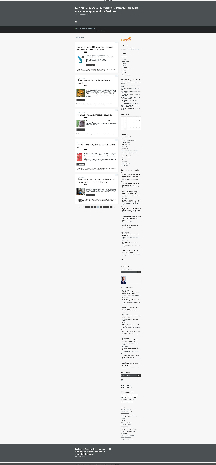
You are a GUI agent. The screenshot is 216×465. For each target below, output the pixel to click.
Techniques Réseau (94, 103)
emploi (86, 70)
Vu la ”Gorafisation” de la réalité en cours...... (130, 82)
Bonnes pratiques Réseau (127, 136)
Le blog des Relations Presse (127, 439)
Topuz (124, 183)
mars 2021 (124, 65)
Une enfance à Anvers (125, 103)
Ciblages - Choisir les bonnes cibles (129, 140)
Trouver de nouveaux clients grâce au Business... (130, 356)
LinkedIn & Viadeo (126, 148)
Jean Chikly (125, 217)
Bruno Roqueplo (127, 200)
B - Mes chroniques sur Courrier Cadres (129, 429)
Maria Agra (125, 192)
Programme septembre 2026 (127, 100)
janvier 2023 (124, 56)
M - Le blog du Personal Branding (128, 415)
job (131, 402)
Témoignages (93, 133)
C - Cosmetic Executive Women (127, 428)
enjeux (108, 103)
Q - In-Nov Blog (124, 418)
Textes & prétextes (135, 103)
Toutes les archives (126, 74)
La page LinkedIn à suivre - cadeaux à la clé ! (131, 308)
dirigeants (112, 103)
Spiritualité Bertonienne (126, 85)
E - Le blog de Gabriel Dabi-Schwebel (128, 435)
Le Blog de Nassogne (128, 98)
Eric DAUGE (125, 226)
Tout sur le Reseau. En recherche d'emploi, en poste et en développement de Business (106, 9)
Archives (98, 31)
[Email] (76, 21)
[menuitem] (98, 31)
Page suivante (115, 207)
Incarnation (123, 83)
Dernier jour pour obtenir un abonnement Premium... (130, 340)
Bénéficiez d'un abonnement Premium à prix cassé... (130, 293)
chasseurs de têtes (95, 200)
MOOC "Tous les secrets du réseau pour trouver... (131, 325)
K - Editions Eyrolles (125, 413)
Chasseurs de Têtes (94, 199)
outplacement (82, 70)
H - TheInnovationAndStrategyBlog (128, 431)
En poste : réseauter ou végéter (130, 226)
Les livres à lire (125, 146)
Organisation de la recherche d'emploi (98, 69)
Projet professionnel (126, 155)
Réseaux (123, 159)
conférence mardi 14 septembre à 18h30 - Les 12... (131, 316)
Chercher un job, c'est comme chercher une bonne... (131, 218)
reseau (134, 397)
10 (104, 207)
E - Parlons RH (124, 433)
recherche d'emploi (125, 402)
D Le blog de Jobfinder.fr (126, 437)
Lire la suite (91, 65)
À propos (103, 31)
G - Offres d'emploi (124, 426)
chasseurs (101, 200)
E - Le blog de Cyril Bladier (126, 422)
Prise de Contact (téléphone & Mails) (129, 152)
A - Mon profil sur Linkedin (126, 411)
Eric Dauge (125, 242)
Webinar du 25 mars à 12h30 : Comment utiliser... (131, 176)
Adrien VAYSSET (127, 208)
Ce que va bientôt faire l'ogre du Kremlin (129, 91)
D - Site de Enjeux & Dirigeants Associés (129, 416)
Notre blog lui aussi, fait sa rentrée (128, 94)
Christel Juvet (126, 174)
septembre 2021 (125, 61)
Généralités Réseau (126, 144)
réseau (89, 70)
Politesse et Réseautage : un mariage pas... (131, 201)
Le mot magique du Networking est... (131, 251)
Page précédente (81, 207)
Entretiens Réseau (126, 142)
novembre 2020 (125, 69)
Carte (123, 259)
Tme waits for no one (125, 88)
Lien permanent (81, 69)
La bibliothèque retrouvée (126, 105)
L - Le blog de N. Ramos (126, 424)
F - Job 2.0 (123, 420)
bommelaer (111, 69)
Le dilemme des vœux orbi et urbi (130, 235)
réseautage (94, 104)
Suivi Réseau (124, 161)
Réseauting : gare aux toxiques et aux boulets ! (131, 364)
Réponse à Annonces (126, 157)
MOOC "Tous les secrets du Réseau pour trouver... (131, 332)
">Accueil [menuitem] (77, 30)
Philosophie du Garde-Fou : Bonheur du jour (130, 106)
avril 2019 (124, 72)
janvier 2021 (124, 67)
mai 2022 (124, 59)
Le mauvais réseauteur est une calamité (94, 114)
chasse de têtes (110, 200)
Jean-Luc (125, 250)
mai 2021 (124, 63)
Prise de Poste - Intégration (128, 154)
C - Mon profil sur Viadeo (126, 409)
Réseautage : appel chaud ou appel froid (130, 184)
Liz (123, 234)
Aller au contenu (4, 1)
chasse (105, 200)
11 (107, 207)
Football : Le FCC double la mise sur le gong (130, 108)
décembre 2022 (125, 58)
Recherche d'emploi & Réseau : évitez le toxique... (131, 300)
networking (93, 70)
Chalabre (122, 109)
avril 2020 (124, 70)
